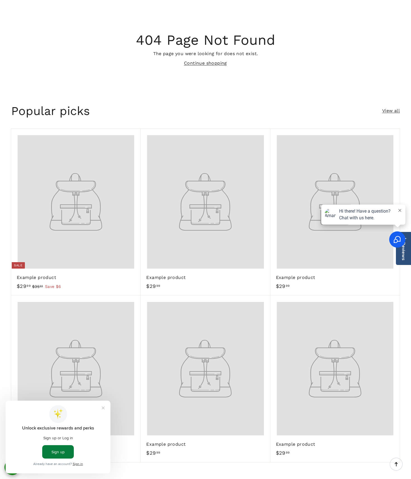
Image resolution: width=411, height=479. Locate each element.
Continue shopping (205, 63)
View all (391, 110)
